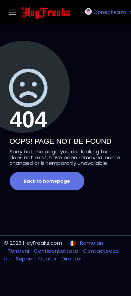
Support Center (37, 258)
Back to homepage (47, 181)
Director (71, 258)
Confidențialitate (57, 251)
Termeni (19, 251)
